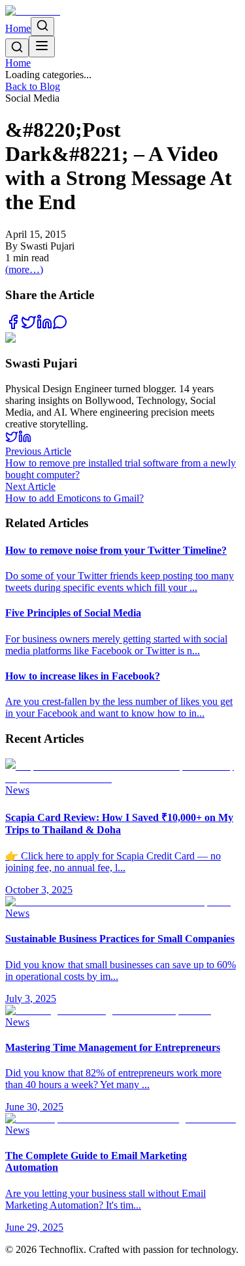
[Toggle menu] (42, 46)
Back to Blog (32, 86)
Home (18, 28)
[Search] (42, 26)
